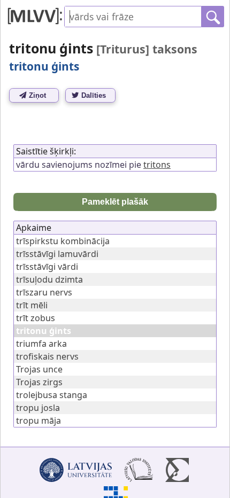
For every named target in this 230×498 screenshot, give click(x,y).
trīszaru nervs (44, 292)
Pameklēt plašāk (115, 201)
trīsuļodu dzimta (49, 279)
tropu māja (38, 420)
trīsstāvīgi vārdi (47, 267)
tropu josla (38, 408)
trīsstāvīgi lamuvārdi (57, 254)
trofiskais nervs (47, 356)
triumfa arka (41, 343)
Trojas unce (39, 369)
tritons (157, 164)
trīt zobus (35, 318)
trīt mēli (32, 305)
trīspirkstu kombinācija (63, 241)
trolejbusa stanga (51, 395)
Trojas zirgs (39, 382)
